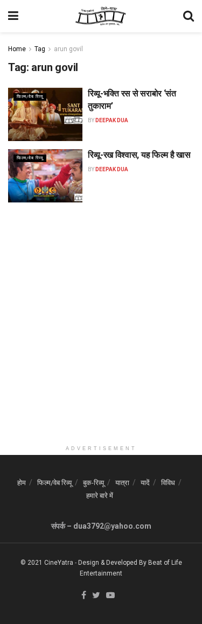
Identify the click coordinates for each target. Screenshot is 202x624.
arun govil (68, 49)
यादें (145, 483)
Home (17, 49)
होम (21, 483)
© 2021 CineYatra (46, 562)
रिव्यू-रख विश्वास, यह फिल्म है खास (139, 155)
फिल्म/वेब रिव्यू (30, 96)
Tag (39, 49)
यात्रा (122, 483)
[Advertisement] (101, 339)
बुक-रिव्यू (93, 483)
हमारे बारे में (99, 496)
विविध (168, 483)
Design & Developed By (112, 562)
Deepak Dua (111, 120)
